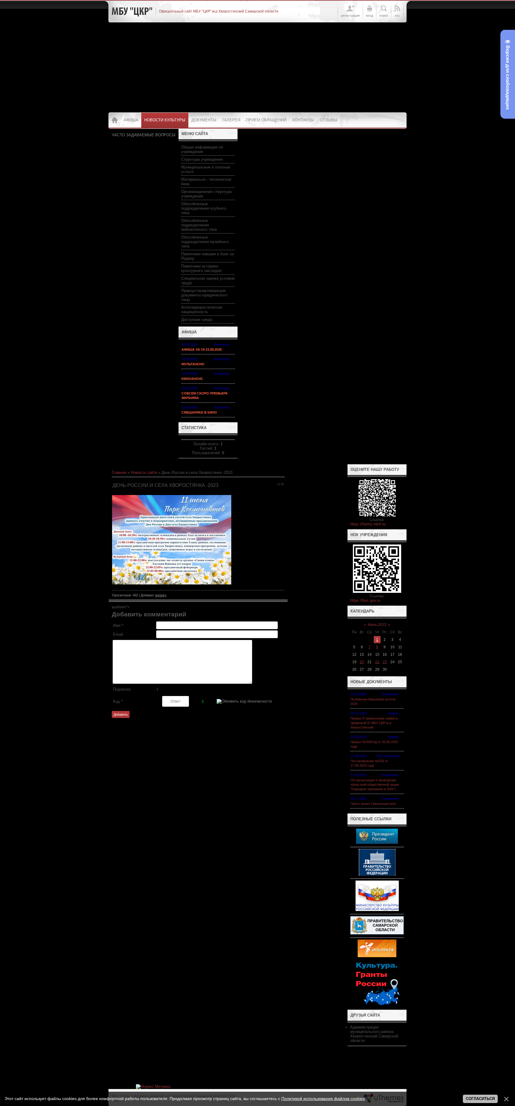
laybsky (161, 595)
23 (385, 662)
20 (362, 662)
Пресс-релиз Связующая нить (373, 803)
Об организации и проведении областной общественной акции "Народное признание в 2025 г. (374, 784)
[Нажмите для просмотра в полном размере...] (171, 583)
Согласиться (480, 1098)
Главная (119, 472)
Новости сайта (144, 472)
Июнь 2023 (377, 625)
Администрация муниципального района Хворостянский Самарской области (374, 1034)
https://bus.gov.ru (365, 600)
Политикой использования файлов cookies (323, 1098)
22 (377, 662)
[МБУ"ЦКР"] (132, 11)
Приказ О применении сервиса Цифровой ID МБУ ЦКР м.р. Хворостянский (374, 723)
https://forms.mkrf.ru (368, 524)
